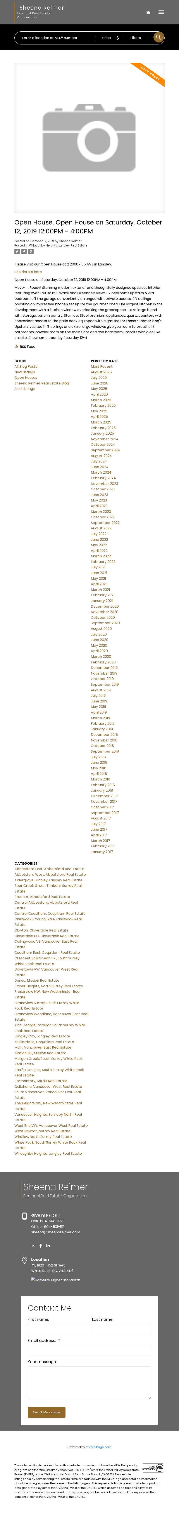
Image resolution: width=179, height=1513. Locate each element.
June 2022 (99, 539)
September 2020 (105, 623)
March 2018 (100, 779)
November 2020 (104, 611)
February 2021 (103, 595)
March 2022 (101, 556)
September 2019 (105, 684)
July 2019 (98, 695)
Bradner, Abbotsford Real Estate (42, 896)
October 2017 (102, 807)
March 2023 (101, 511)
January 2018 (102, 790)
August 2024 (101, 455)
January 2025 (102, 433)
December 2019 (104, 667)
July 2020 (99, 634)
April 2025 (99, 416)
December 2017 (104, 796)
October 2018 (102, 745)
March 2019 (100, 718)
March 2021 (100, 589)
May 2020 (99, 645)
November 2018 (104, 740)
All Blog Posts (25, 366)
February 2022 (103, 561)
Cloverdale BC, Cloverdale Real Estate (46, 935)
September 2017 (105, 812)
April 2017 (99, 835)
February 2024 (103, 478)
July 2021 (98, 567)
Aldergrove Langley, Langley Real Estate (48, 880)
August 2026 (101, 372)
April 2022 (99, 550)
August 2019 (101, 690)
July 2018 (98, 757)
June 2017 (99, 829)
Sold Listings (24, 388)
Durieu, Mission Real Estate (36, 980)
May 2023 (99, 500)
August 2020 (101, 628)
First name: (38, 1319)
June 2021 (99, 572)
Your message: (42, 1361)
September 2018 (105, 751)
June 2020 (99, 639)
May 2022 (99, 544)
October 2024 (103, 444)
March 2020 (101, 656)
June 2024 (99, 466)
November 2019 (104, 673)
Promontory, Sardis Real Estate (40, 1080)
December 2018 (104, 734)
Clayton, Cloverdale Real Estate (41, 930)
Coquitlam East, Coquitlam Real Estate (47, 952)
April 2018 (99, 773)
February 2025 (103, 427)
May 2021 (98, 578)
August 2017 (101, 818)
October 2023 (103, 489)
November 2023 (104, 483)
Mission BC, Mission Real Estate (40, 1053)
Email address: (42, 1340)
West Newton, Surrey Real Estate (42, 1131)
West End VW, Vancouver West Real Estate (51, 1125)
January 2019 (102, 729)
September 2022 (105, 522)
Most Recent (102, 366)
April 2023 (99, 505)
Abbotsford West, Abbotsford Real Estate (50, 874)
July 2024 (99, 461)
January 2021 (102, 600)
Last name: (102, 1319)
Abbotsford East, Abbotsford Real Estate (49, 868)
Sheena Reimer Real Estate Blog (41, 383)
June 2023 (99, 494)
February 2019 (103, 723)
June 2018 (99, 762)
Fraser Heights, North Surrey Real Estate (48, 986)
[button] (33, 1246)
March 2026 (101, 400)
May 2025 (99, 411)
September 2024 (105, 450)
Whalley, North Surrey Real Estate (43, 1136)
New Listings (24, 372)
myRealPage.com (98, 1447)
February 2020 (103, 662)
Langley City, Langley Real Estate (42, 1036)
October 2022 (103, 517)
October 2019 (102, 678)
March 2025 (101, 422)
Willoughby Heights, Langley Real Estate (58, 245)
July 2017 (98, 823)
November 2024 (105, 439)
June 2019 (99, 701)
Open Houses (25, 377)
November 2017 (104, 801)
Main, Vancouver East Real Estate (42, 1047)
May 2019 (98, 706)
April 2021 (99, 583)
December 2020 (105, 606)
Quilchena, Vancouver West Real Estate (48, 1086)
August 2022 (101, 528)
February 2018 (103, 784)
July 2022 (99, 533)
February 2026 (103, 405)
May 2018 (98, 768)
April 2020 (99, 650)
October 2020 (103, 617)
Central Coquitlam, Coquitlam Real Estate (50, 913)
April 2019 (99, 712)
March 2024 (101, 472)
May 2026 (99, 388)
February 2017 (103, 846)
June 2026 (99, 383)
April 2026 (99, 394)
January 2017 (102, 851)
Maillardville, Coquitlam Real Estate (44, 1041)
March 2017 (100, 840)
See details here (28, 271)
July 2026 (99, 377)
